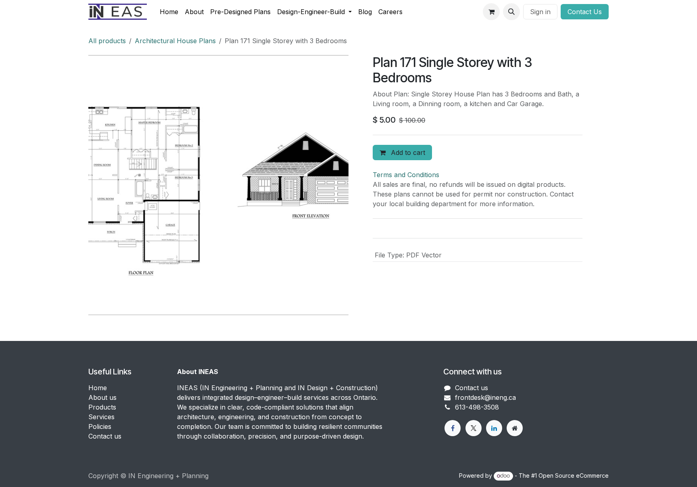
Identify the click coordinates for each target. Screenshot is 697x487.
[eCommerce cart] (491, 11)
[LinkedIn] (494, 428)
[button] (511, 11)
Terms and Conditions (406, 175)
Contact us (104, 436)
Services (101, 417)
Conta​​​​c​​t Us (585, 12)
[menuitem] (169, 12)
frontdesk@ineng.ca (485, 397)
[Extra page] (515, 428)
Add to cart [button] (407, 152)
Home (97, 388)
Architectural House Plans (175, 41)
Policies (99, 426)
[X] (473, 428)
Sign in (540, 12)
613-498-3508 (477, 407)
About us (102, 397)
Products (102, 407)
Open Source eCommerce (573, 475)
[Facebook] (452, 428)
